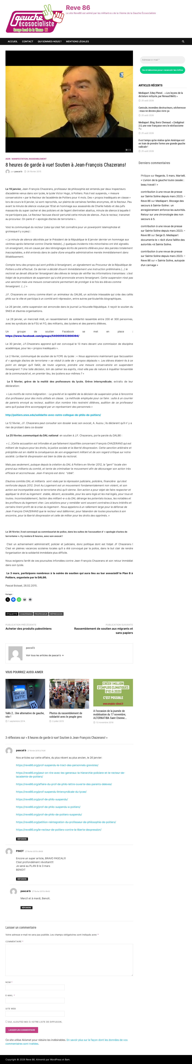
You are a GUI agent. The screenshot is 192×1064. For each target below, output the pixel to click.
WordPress (55, 1059)
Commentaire (14, 941)
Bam (67, 1059)
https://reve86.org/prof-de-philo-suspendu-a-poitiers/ (48, 806)
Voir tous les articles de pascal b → (45, 655)
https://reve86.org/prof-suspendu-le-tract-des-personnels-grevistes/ (57, 765)
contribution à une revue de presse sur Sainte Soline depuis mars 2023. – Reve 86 (163, 196)
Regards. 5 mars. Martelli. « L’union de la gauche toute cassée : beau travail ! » (163, 180)
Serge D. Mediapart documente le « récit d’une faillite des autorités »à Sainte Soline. (163, 240)
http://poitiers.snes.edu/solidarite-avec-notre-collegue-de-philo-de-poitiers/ (53, 414)
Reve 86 (78, 7)
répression (56, 614)
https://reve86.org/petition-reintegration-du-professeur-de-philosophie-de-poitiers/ (66, 822)
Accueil (13, 41)
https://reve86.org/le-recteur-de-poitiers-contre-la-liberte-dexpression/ (58, 829)
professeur (41, 614)
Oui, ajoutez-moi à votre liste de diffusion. (34, 1022)
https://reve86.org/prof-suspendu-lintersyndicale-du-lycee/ (51, 791)
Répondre (22, 839)
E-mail (10, 995)
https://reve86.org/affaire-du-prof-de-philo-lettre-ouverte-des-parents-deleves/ (64, 784)
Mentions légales (77, 41)
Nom (9, 982)
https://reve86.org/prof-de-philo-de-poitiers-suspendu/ (49, 814)
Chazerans (26, 614)
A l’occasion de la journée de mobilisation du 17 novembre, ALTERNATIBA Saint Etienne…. (110, 714)
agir (7, 159)
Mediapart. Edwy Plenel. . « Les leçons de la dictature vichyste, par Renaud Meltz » (161, 94)
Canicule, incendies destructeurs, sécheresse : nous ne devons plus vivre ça (162, 109)
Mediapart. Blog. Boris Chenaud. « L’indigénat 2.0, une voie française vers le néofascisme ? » (161, 125)
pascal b (18, 171)
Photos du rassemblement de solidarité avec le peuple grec (65, 714)
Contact (27, 41)
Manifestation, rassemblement (29, 159)
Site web (10, 1008)
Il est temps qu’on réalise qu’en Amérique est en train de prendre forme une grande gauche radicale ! (162, 143)
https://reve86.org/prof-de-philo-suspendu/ (42, 799)
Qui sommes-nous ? (50, 41)
